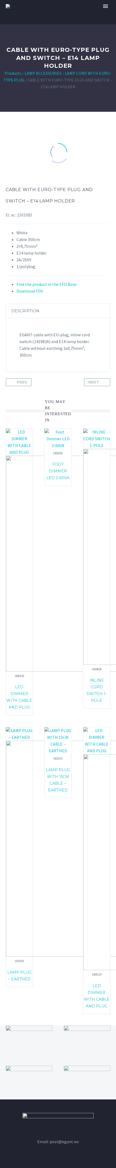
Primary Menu (105, 6)
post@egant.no (64, 1141)
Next (93, 382)
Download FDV (29, 291)
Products (13, 73)
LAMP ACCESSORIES (43, 73)
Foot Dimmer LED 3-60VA (57, 471)
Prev (22, 382)
